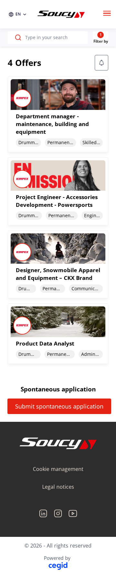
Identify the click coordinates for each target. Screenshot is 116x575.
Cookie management (58, 469)
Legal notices (58, 486)
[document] (58, 114)
